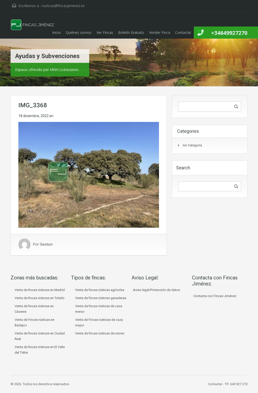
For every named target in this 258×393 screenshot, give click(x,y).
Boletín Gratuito (131, 32)
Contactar (183, 32)
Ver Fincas (104, 32)
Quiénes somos (78, 32)
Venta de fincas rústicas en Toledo (39, 298)
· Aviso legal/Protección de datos (156, 290)
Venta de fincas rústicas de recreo (99, 333)
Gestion (46, 244)
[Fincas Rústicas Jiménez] (33, 29)
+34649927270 (229, 32)
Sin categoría (192, 145)
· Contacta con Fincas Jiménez (214, 296)
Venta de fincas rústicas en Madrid (40, 290)
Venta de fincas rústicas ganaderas (100, 298)
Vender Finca (159, 32)
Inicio (56, 32)
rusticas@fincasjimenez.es (63, 5)
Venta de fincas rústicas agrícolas (99, 290)
